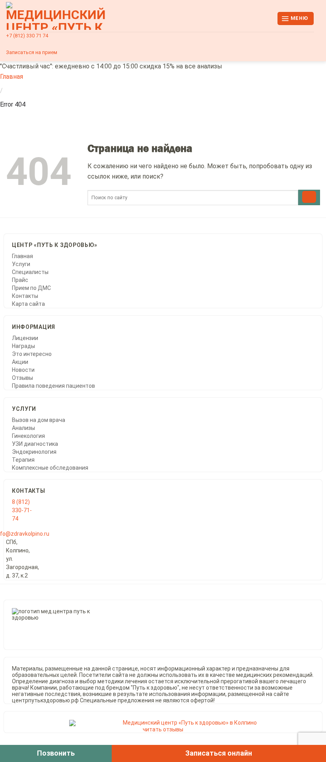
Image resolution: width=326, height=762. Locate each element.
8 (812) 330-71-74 (22, 510)
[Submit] (309, 197)
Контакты (25, 296)
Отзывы (22, 378)
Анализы (23, 428)
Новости (23, 370)
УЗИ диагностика (35, 444)
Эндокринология (34, 452)
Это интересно (32, 354)
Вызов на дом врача (38, 420)
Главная (11, 76)
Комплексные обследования (50, 468)
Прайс (20, 280)
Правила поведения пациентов (53, 386)
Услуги (21, 264)
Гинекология (28, 436)
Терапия (23, 460)
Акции (20, 362)
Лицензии (25, 338)
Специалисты (30, 272)
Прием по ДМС (31, 288)
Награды (23, 346)
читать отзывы (163, 729)
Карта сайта (28, 304)
